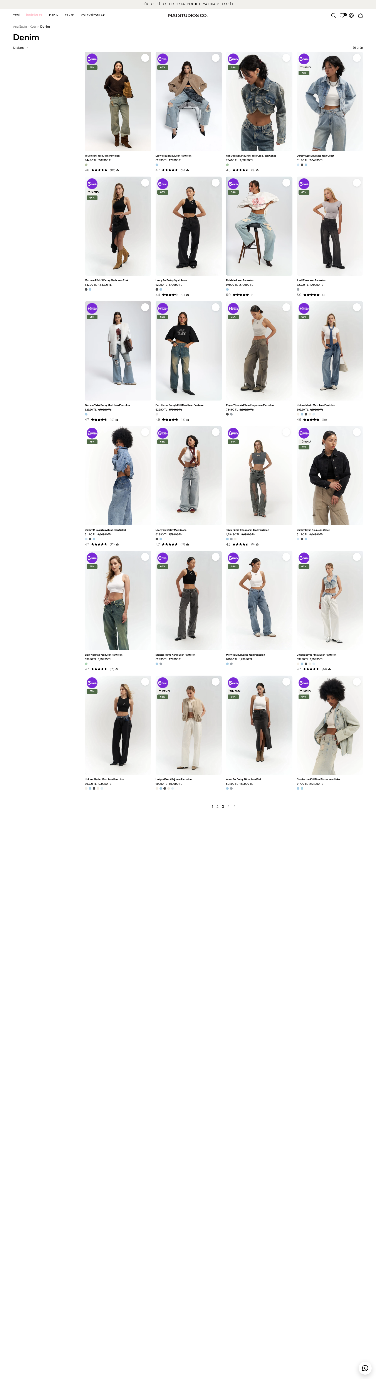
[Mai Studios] (188, 15)
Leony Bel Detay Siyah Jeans (171, 280)
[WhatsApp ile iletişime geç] (365, 1368)
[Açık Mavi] (298, 165)
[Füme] (298, 289)
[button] (34, 15)
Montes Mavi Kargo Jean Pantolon (245, 654)
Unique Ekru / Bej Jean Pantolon (174, 779)
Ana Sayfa (20, 26)
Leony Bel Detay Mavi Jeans (171, 530)
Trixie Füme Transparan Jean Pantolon (247, 530)
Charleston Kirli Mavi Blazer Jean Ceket (319, 779)
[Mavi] (157, 165)
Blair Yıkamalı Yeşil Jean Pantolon (104, 654)
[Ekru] (298, 414)
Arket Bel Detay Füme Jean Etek (244, 779)
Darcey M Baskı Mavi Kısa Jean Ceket (105, 530)
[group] (188, 4)
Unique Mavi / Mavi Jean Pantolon (316, 405)
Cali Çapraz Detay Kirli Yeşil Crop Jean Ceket (251, 155)
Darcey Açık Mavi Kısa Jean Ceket (315, 155)
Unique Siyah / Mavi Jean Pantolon (104, 779)
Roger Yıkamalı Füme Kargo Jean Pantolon (250, 405)
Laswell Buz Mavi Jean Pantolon (173, 155)
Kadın (33, 26)
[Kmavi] (302, 788)
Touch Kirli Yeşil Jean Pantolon (102, 155)
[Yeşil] (86, 664)
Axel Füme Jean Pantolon (311, 280)
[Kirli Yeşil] (86, 165)
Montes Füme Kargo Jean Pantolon (175, 654)
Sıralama (18, 47)
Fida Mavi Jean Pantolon (239, 280)
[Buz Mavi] (313, 414)
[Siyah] (302, 165)
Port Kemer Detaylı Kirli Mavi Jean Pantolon (180, 405)
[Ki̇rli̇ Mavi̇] (157, 414)
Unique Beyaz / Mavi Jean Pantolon (316, 654)
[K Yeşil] (227, 165)
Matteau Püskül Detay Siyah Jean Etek (106, 280)
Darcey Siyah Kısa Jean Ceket (313, 530)
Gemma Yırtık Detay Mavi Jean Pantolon (107, 405)
